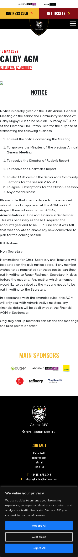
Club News (7, 67)
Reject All (39, 548)
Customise (39, 537)
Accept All (39, 525)
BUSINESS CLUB (17, 13)
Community (24, 67)
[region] (39, 521)
